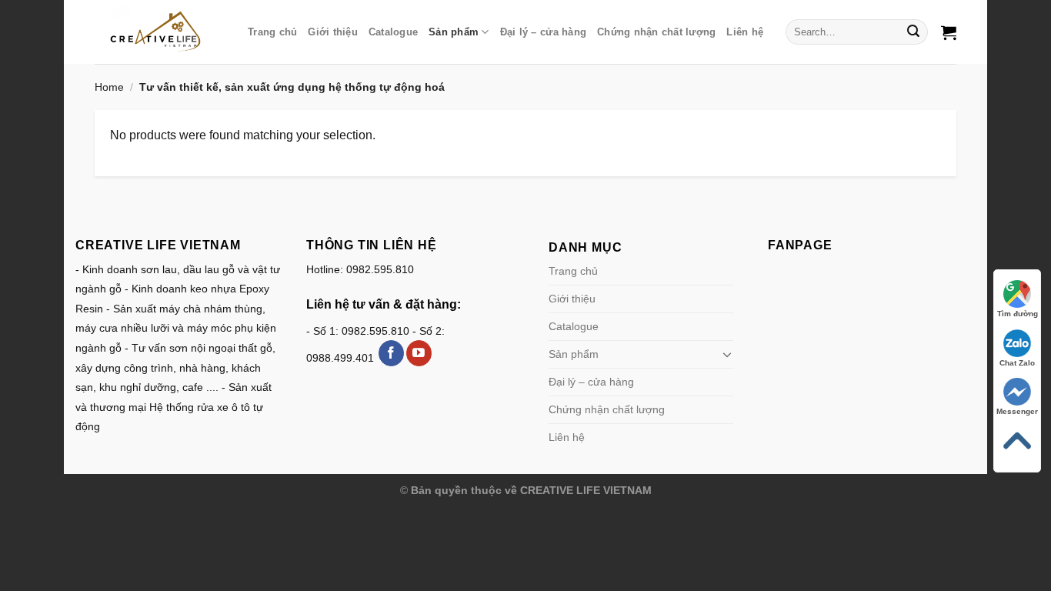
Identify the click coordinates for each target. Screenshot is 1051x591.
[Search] (914, 32)
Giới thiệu (333, 32)
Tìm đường (1017, 313)
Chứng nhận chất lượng (656, 32)
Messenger (1017, 411)
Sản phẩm (454, 32)
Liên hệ (744, 32)
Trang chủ (272, 32)
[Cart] (948, 32)
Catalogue (393, 32)
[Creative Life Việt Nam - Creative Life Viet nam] (160, 32)
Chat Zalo (1017, 363)
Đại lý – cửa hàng (543, 32)
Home (109, 87)
